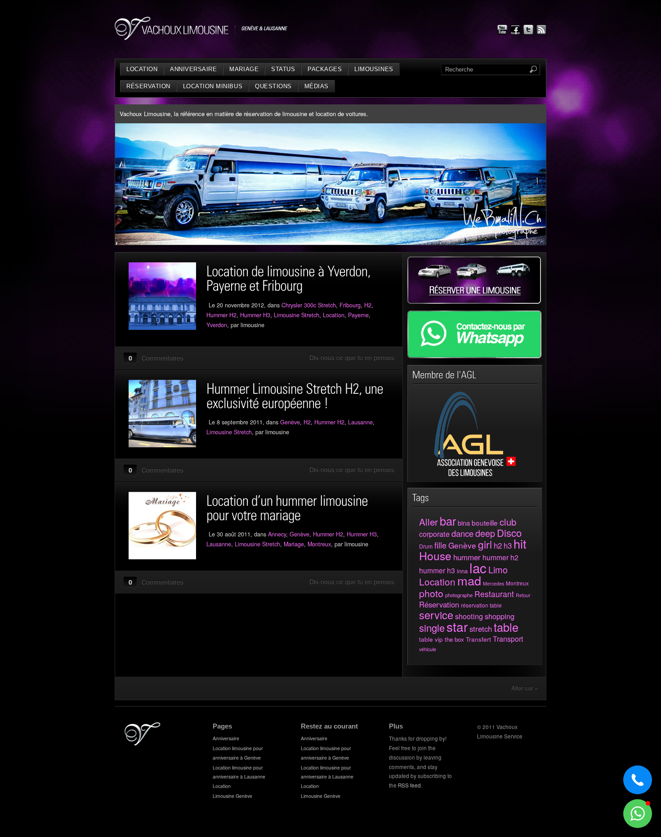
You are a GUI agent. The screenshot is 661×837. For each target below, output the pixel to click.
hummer (467, 556)
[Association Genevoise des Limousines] (475, 474)
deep (485, 533)
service (436, 614)
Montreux (319, 544)
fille (440, 545)
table (506, 627)
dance (462, 533)
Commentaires (162, 357)
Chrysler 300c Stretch (308, 305)
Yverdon (216, 325)
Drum (426, 546)
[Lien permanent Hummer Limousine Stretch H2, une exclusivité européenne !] (167, 413)
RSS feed (409, 785)
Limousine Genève (232, 795)
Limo (498, 569)
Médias (316, 86)
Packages (325, 69)
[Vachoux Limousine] (201, 37)
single (432, 627)
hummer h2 (500, 557)
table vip (431, 639)
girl (485, 544)
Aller (428, 521)
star (457, 626)
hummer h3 (437, 570)
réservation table (481, 605)
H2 (367, 305)
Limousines (373, 69)
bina (464, 522)
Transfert (478, 639)
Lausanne (360, 422)
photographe (459, 594)
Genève (290, 422)
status (283, 69)
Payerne (358, 315)
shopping (499, 616)
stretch (480, 628)
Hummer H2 (221, 315)
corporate (434, 533)
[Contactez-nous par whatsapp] (474, 355)
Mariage (244, 69)
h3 (508, 545)
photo (431, 593)
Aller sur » (524, 688)
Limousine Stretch (296, 315)
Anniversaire (193, 69)
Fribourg (350, 305)
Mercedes (493, 583)
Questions (273, 86)
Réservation (148, 86)
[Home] (143, 743)
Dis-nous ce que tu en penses (351, 357)
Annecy (277, 534)
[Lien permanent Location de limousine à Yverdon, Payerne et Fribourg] (167, 296)
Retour (523, 595)
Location (141, 69)
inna (462, 571)
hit (520, 543)
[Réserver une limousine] (474, 301)
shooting (469, 616)
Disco (509, 533)
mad (469, 580)
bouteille (485, 522)
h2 (498, 545)
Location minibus (212, 86)
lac (478, 567)
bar (448, 521)
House (435, 555)
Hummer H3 (255, 315)
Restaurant (494, 593)
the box (454, 639)
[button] (637, 813)
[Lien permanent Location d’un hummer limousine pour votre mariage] (167, 525)
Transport (508, 639)
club (508, 521)
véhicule (427, 648)
